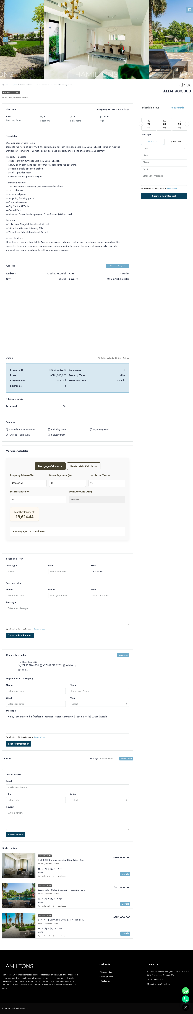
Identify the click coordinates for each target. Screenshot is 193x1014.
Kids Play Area (58, 429)
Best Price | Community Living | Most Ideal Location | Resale (67, 919)
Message (11, 602)
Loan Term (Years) (99, 475)
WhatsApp (71, 665)
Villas (15, 85)
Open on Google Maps (119, 266)
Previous (5, 39)
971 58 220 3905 (30, 665)
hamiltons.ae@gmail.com (160, 984)
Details (125, 874)
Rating (73, 794)
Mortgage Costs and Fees (30, 531)
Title (8, 794)
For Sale (6, 92)
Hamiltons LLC (45, 876)
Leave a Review (126, 758)
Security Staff (58, 435)
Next (187, 39)
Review (10, 807)
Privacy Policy (106, 976)
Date (51, 565)
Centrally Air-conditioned (22, 429)
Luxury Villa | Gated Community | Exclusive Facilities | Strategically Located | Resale (78, 889)
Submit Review (15, 834)
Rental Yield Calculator (83, 466)
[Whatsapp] (185, 990)
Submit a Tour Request (20, 635)
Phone (51, 589)
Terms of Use (39, 629)
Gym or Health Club (19, 435)
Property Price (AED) (21, 475)
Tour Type (11, 565)
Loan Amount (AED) (80, 491)
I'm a (72, 698)
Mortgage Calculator (50, 466)
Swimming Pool (100, 429)
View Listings (123, 655)
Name (9, 589)
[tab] (189, 10)
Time (93, 565)
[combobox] (25, 571)
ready (16, 92)
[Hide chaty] (185, 1007)
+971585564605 (156, 979)
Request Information (18, 743)
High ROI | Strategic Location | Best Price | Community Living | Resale (71, 860)
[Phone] (185, 999)
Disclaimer (105, 981)
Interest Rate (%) (20, 491)
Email (93, 589)
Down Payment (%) (60, 475)
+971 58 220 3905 (52, 665)
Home (7, 85)
